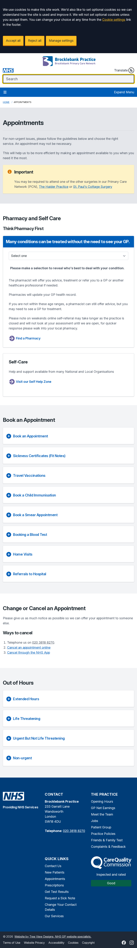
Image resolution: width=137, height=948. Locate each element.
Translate (121, 70)
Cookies (73, 942)
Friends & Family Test (107, 840)
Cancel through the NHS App (28, 652)
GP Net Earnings (103, 808)
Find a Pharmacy (28, 338)
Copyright (88, 942)
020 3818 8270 (43, 642)
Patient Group (101, 827)
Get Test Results (57, 892)
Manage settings (61, 40)
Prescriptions (54, 885)
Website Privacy (34, 942)
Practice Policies (103, 834)
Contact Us (53, 866)
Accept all (13, 40)
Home (6, 102)
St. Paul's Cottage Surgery (92, 187)
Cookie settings (113, 19)
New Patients (54, 872)
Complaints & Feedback (108, 846)
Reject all (34, 40)
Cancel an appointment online (28, 647)
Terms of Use (11, 942)
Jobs (94, 821)
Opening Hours (102, 801)
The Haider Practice (53, 187)
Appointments (55, 879)
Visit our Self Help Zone (33, 381)
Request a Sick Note (60, 898)
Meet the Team (102, 814)
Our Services (54, 916)
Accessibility (56, 942)
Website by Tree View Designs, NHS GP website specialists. (52, 936)
